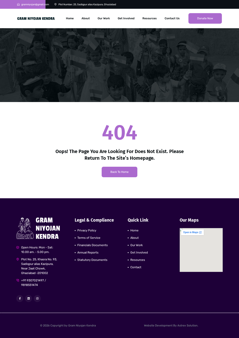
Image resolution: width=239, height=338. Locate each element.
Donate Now (205, 18)
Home (70, 18)
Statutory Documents (92, 260)
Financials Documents (92, 245)
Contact (135, 267)
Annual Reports (88, 252)
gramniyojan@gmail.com (35, 4)
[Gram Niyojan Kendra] (36, 18)
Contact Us (172, 18)
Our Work (104, 18)
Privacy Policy (86, 230)
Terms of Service (88, 237)
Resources (149, 18)
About (86, 18)
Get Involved (126, 18)
